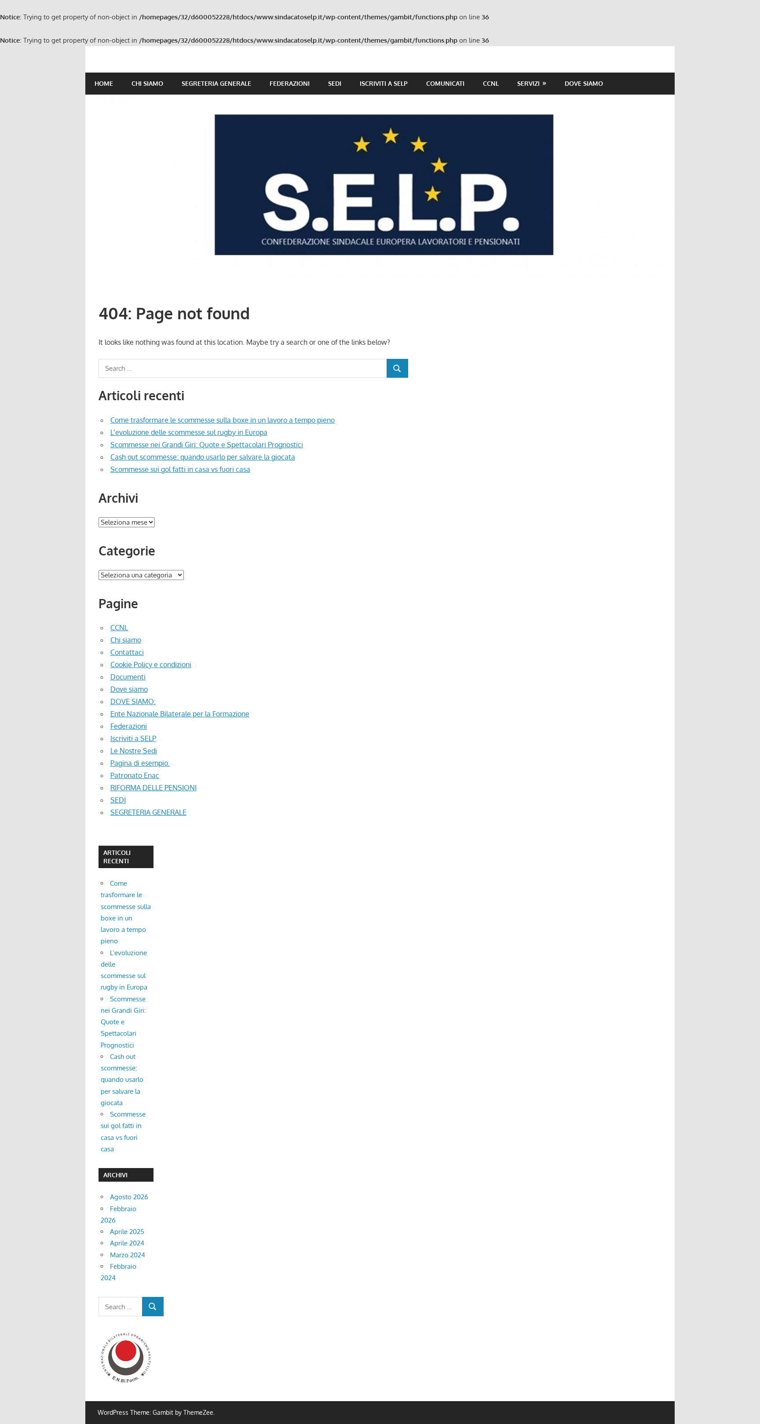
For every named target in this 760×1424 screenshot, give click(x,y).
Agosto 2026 (129, 1197)
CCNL (491, 83)
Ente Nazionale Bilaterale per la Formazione (179, 713)
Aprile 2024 (127, 1243)
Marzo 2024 (127, 1255)
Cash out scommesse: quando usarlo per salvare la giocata (202, 457)
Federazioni (290, 83)
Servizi (528, 83)
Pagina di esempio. (140, 763)
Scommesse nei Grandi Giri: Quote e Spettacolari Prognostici (206, 444)
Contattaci (127, 652)
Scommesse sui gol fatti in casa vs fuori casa (180, 469)
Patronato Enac (134, 775)
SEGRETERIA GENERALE (216, 83)
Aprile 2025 (127, 1231)
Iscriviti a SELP (384, 83)
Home (104, 83)
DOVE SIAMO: (133, 701)
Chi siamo (147, 83)
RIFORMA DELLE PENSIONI (153, 787)
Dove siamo (584, 83)
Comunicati (445, 83)
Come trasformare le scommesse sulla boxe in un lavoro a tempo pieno (222, 420)
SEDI (334, 83)
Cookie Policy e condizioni (150, 664)
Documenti (128, 676)
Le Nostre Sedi (133, 750)
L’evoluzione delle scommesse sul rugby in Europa (188, 432)
